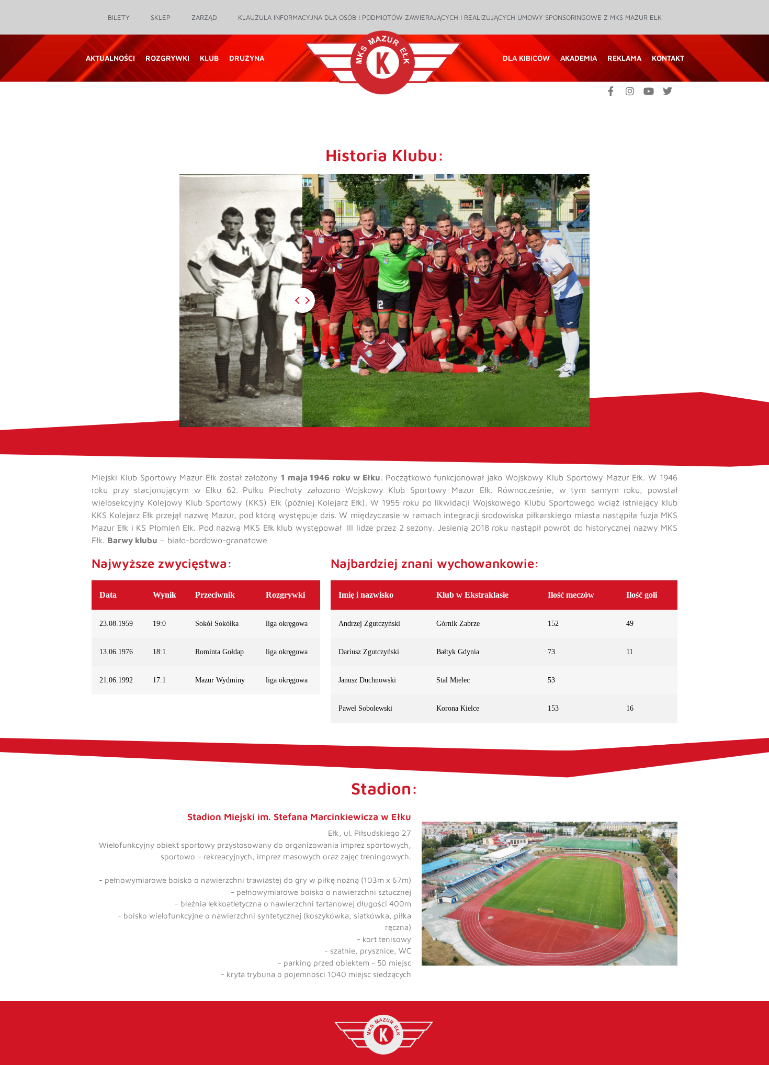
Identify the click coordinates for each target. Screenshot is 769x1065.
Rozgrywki (167, 57)
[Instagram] (629, 91)
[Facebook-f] (611, 91)
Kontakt (668, 57)
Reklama (624, 57)
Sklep (161, 17)
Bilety (119, 17)
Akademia (578, 57)
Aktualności (110, 57)
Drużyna (246, 57)
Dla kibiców (526, 57)
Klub (209, 57)
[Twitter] (667, 91)
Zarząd (204, 17)
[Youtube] (648, 91)
